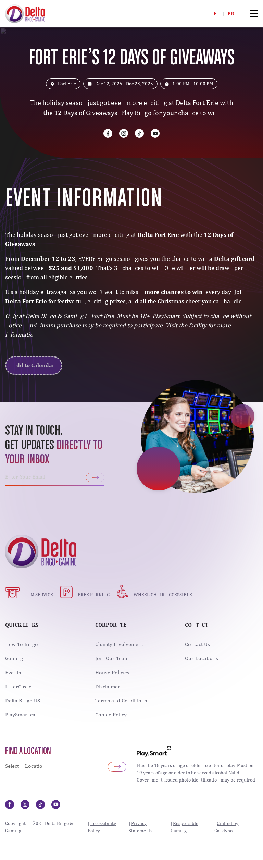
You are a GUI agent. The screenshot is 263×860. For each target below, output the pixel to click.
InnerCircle (18, 686)
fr (230, 13)
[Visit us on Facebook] (107, 133)
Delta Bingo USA (24, 700)
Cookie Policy (111, 714)
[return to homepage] (25, 12)
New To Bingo (21, 644)
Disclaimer (107, 686)
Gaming (14, 658)
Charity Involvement (119, 644)
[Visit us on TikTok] (139, 133)
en (216, 13)
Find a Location (28, 751)
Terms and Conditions (121, 700)
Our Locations (201, 658)
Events (13, 672)
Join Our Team (112, 658)
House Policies (112, 672)
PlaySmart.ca (20, 714)
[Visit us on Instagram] (123, 133)
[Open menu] (254, 14)
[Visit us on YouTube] (155, 133)
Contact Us (197, 644)
